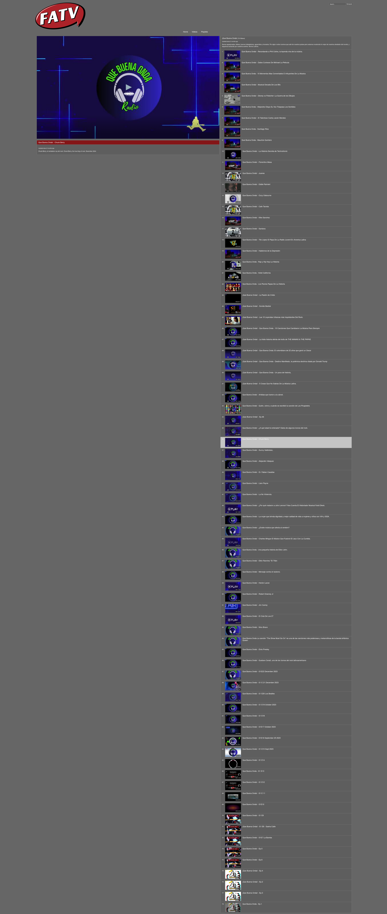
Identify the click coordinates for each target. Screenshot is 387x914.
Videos (194, 31)
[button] (128, 87)
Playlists (204, 31)
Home (185, 31)
